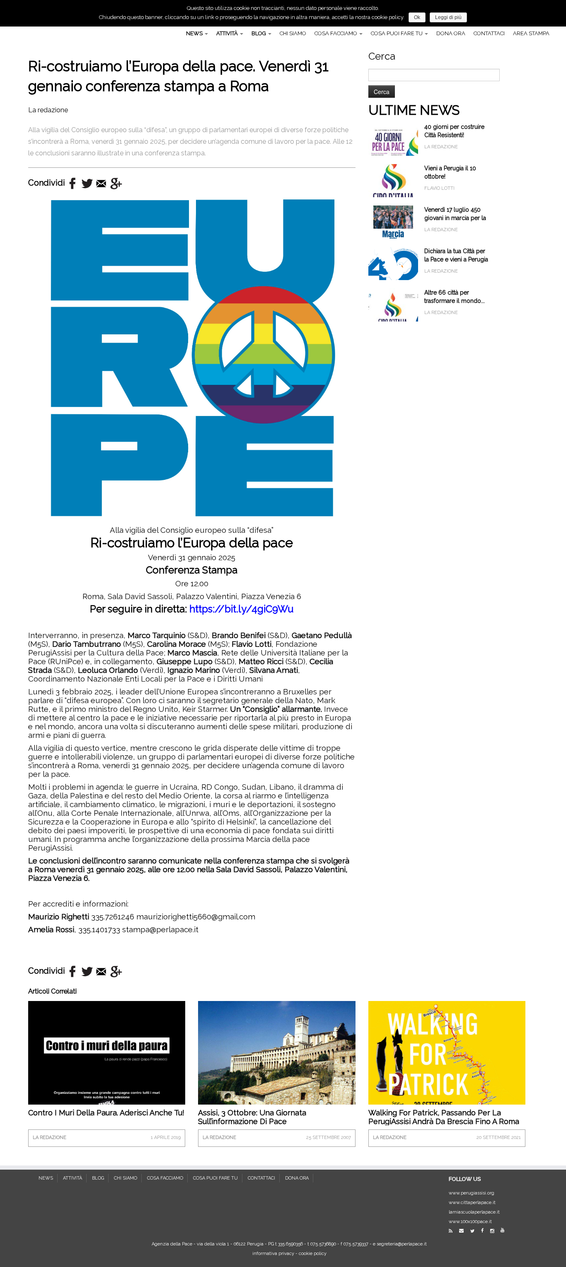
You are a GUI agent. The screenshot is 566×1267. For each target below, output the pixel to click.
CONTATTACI (489, 33)
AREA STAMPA (531, 33)
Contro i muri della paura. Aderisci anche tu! (106, 1112)
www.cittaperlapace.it (472, 1202)
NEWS (195, 33)
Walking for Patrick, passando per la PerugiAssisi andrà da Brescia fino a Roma (443, 1117)
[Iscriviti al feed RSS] (453, 1231)
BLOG (259, 33)
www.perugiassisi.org (471, 1193)
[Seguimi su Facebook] (485, 1230)
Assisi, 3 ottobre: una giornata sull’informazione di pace (252, 1117)
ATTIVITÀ (227, 33)
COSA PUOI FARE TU (397, 33)
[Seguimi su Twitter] (475, 1231)
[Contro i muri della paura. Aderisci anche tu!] (106, 1059)
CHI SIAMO (293, 33)
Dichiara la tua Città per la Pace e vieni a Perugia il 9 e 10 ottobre (456, 259)
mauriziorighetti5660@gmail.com (195, 916)
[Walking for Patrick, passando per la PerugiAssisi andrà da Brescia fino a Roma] (446, 1061)
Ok (417, 17)
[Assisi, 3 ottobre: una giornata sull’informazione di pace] (276, 1053)
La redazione (48, 110)
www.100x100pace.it (470, 1221)
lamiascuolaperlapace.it (474, 1212)
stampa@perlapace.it (160, 929)
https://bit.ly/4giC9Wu (241, 609)
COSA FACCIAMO (336, 33)
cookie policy (313, 1253)
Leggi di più (448, 17)
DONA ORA (450, 33)
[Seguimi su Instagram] (494, 1231)
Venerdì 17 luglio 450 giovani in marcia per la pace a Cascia (455, 218)
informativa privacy (273, 1253)
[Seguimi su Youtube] (505, 1230)
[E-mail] (464, 1230)
